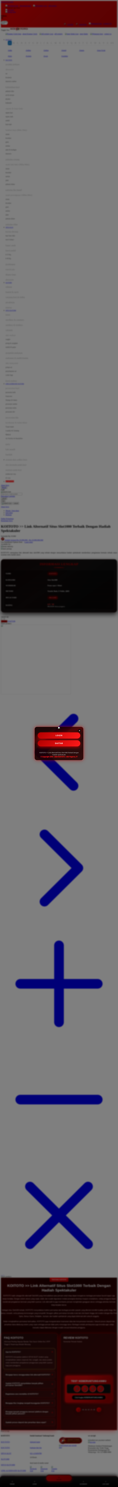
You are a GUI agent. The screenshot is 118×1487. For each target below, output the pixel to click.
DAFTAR (59, 743)
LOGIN (59, 735)
